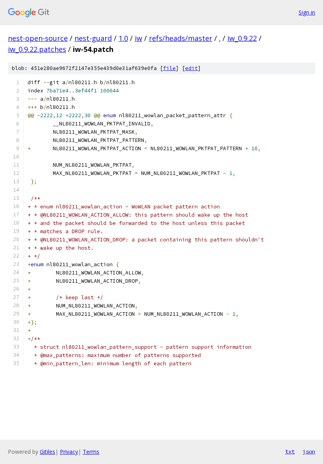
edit (191, 68)
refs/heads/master (180, 38)
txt (290, 451)
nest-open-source (38, 38)
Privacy (69, 451)
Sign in (307, 12)
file (169, 68)
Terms (91, 451)
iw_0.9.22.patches (37, 49)
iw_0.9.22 (242, 38)
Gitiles (47, 451)
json (309, 451)
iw (138, 38)
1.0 (123, 38)
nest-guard (93, 38)
